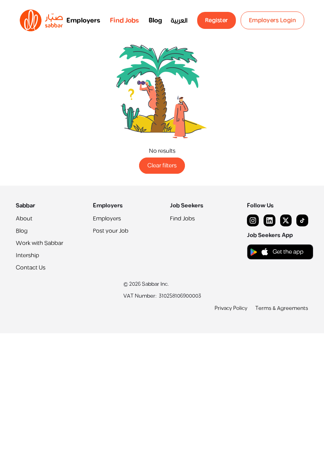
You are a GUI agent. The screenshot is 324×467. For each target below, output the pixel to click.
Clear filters (162, 165)
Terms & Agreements (281, 308)
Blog (155, 20)
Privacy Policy (231, 308)
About (24, 219)
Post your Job (110, 231)
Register (216, 20)
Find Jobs (124, 20)
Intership (27, 255)
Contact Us (30, 268)
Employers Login (272, 20)
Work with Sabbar (39, 243)
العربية (179, 20)
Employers (83, 20)
